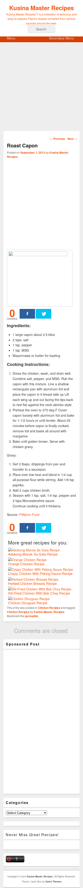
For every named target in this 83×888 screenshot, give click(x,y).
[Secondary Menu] (79, 39)
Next (72, 139)
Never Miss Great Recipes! (32, 834)
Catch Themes (53, 881)
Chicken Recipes (49, 608)
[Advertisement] (41, 89)
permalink (31, 616)
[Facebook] (27, 314)
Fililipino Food (29, 514)
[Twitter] (43, 314)
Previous (57, 139)
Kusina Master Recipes (41, 7)
